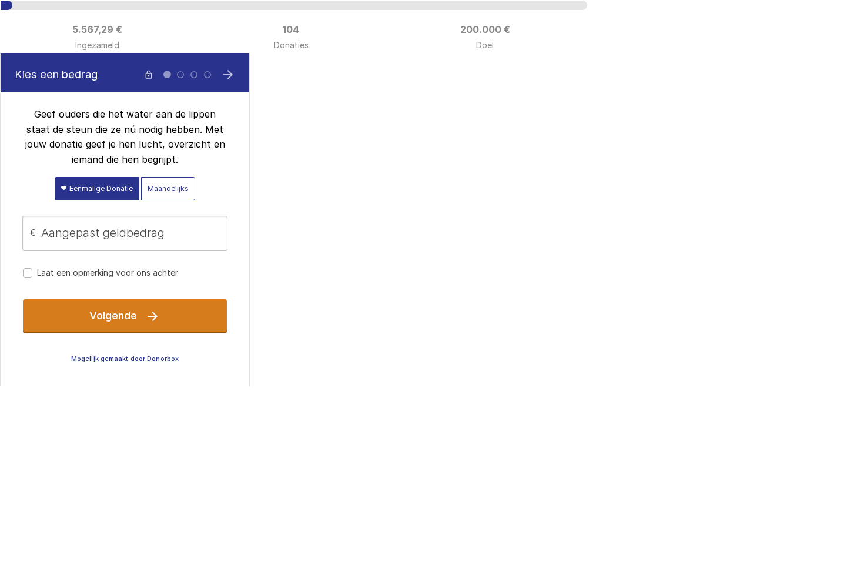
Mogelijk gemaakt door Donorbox (125, 359)
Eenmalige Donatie (100, 188)
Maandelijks (168, 188)
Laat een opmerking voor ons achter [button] (107, 272)
